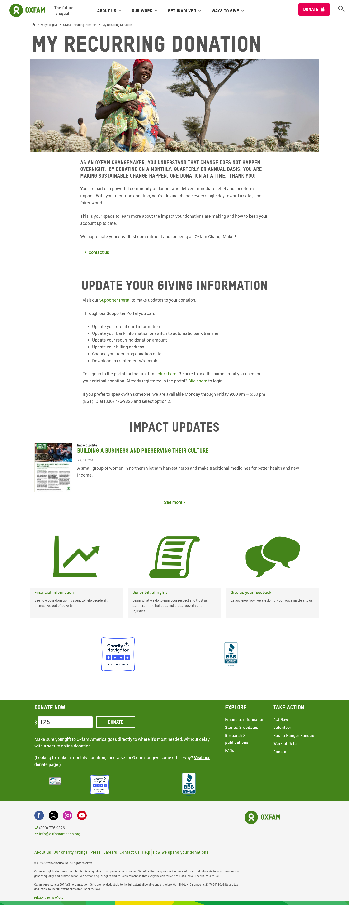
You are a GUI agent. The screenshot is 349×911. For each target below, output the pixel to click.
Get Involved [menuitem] (182, 11)
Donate (311, 9)
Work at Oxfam (286, 743)
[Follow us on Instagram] (67, 815)
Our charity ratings (71, 852)
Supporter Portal (115, 300)
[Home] (35, 25)
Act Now (280, 719)
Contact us (130, 852)
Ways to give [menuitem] (225, 11)
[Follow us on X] (53, 815)
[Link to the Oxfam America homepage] (25, 10)
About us (42, 852)
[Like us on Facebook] (39, 815)
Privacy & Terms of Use (48, 897)
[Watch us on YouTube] (82, 815)
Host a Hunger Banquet (294, 735)
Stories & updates (241, 727)
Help (146, 852)
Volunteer (282, 727)
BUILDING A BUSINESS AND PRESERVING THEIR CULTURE (143, 450)
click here (167, 373)
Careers (110, 852)
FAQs (229, 750)
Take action (288, 707)
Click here (197, 381)
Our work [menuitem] (142, 11)
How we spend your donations (180, 852)
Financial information (244, 719)
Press (95, 852)
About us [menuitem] (106, 11)
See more (173, 502)
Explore (235, 707)
